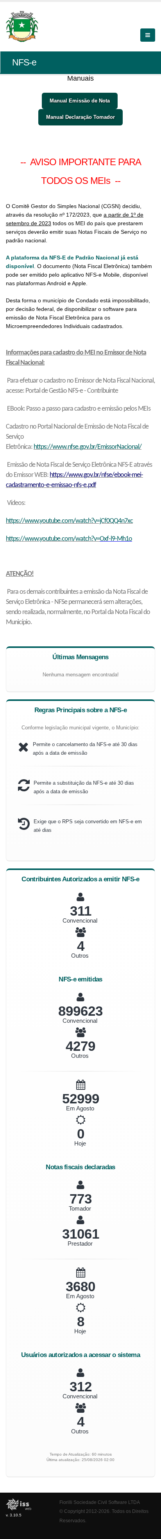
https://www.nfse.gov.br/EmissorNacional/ (87, 447)
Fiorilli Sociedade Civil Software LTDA (99, 1502)
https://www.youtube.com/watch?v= (53, 539)
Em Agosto (80, 1108)
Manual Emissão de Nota (80, 101)
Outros (80, 955)
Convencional (80, 920)
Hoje (80, 1143)
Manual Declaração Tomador (80, 117)
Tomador (80, 1208)
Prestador (80, 1243)
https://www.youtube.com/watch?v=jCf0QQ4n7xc (69, 521)
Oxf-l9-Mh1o (116, 539)
